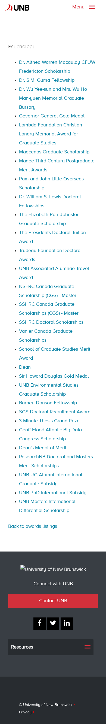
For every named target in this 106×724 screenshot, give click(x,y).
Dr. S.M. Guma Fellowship (46, 80)
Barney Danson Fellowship (48, 403)
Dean (25, 367)
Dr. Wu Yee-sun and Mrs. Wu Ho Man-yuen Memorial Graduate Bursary (53, 98)
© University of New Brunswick (45, 705)
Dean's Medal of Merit (42, 448)
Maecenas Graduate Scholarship (54, 152)
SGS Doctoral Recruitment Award (55, 412)
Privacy (25, 712)
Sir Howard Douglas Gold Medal (54, 376)
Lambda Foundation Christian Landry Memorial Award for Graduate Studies (50, 134)
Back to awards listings (32, 526)
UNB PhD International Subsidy (52, 492)
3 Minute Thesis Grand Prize (49, 421)
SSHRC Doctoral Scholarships (51, 322)
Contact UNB (53, 600)
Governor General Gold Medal (52, 116)
